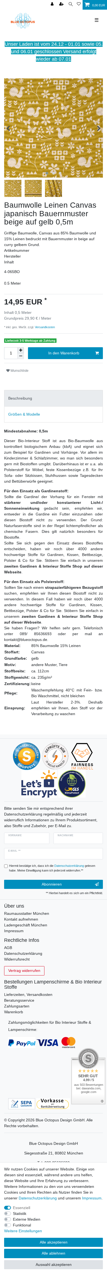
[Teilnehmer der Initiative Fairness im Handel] (82, 756)
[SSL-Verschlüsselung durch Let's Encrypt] (39, 783)
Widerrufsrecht (17, 959)
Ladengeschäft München (25, 925)
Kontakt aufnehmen (21, 919)
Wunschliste (19, 371)
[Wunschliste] (79, 4)
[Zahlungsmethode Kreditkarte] (55, 1042)
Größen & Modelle (24, 414)
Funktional (22, 1225)
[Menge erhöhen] (20, 350)
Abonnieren (52, 884)
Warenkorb (13, 1012)
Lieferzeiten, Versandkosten (28, 994)
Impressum (14, 931)
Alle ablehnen (53, 1253)
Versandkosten (44, 327)
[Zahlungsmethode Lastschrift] (21, 1103)
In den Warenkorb (63, 353)
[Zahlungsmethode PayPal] (21, 1042)
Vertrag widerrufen (24, 970)
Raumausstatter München (26, 913)
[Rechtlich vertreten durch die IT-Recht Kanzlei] (55, 756)
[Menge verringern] (20, 356)
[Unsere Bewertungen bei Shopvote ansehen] (26, 756)
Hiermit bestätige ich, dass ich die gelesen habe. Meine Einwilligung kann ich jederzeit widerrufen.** (52, 868)
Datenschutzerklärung (23, 953)
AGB (8, 947)
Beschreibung (20, 398)
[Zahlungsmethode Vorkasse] (53, 1103)
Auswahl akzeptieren (54, 1264)
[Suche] (70, 4)
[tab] (53, 398)
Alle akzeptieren (53, 1242)
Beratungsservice (19, 1000)
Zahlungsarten (16, 1006)
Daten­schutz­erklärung (38, 1198)
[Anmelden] (53, 4)
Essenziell (21, 1207)
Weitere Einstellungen (23, 1231)
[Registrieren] (62, 4)
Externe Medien (26, 1219)
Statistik (19, 1213)
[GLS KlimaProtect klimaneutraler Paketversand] (72, 783)
